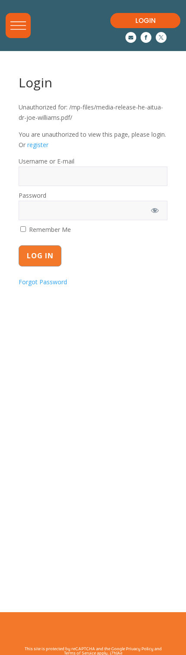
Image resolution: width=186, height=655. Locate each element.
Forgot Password (43, 282)
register (37, 145)
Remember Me (49, 229)
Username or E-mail (46, 161)
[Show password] (155, 210)
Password (32, 195)
